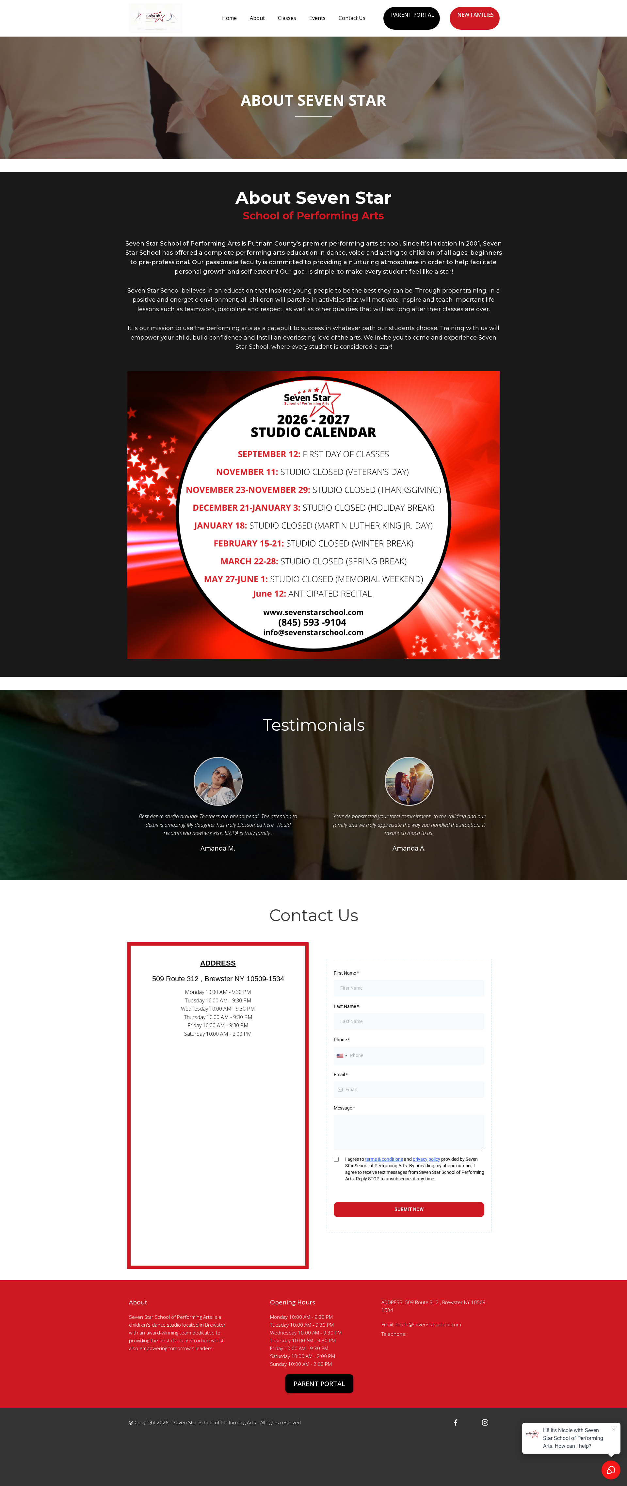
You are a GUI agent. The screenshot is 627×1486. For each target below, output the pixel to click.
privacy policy (426, 1159)
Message (344, 1108)
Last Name (346, 1006)
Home (229, 18)
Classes (287, 18)
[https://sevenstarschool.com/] (155, 17)
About (257, 18)
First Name (346, 973)
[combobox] (341, 1055)
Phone (342, 1039)
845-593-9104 (424, 1334)
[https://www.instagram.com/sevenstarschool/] (485, 1422)
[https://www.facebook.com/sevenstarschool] (456, 1422)
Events (317, 18)
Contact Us (352, 18)
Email (341, 1074)
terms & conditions (384, 1159)
